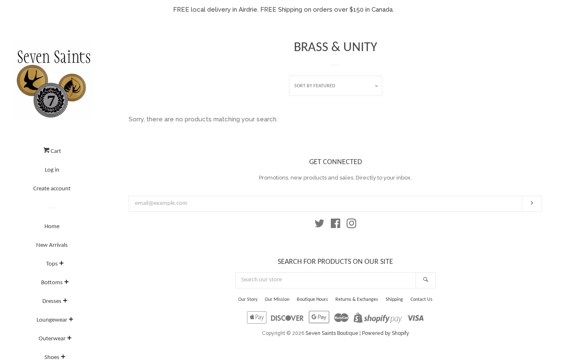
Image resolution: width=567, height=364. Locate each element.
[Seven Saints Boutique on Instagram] (352, 225)
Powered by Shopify (385, 333)
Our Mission (277, 299)
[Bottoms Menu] (67, 283)
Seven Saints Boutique (331, 333)
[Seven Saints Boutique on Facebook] (335, 225)
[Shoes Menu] (63, 358)
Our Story (247, 299)
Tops (52, 264)
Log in (52, 170)
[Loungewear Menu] (71, 320)
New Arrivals (52, 245)
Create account (52, 189)
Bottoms (52, 283)
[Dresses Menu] (65, 302)
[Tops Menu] (62, 264)
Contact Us (422, 299)
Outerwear (52, 339)
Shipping (394, 299)
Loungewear (52, 320)
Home (51, 227)
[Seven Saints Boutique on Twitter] (320, 225)
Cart (55, 151)
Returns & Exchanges (356, 299)
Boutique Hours (312, 299)
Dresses (51, 301)
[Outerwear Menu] (69, 339)
